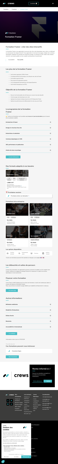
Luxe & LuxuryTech (26, 405)
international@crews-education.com (47, 404)
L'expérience (36, 401)
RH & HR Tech (27, 413)
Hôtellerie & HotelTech (26, 397)
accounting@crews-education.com (46, 408)
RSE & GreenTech (26, 408)
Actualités (35, 403)
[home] (8, 3)
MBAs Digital (18, 406)
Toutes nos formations (17, 399)
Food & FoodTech (28, 411)
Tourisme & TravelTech (26, 401)
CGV (34, 410)
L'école (34, 399)
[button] (53, 3)
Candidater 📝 (33, 3)
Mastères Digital (18, 404)
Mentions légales (37, 405)
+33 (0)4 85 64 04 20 (47, 397)
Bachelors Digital (19, 402)
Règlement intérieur (35, 407)
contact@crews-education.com (46, 400)
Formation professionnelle (18, 409)
